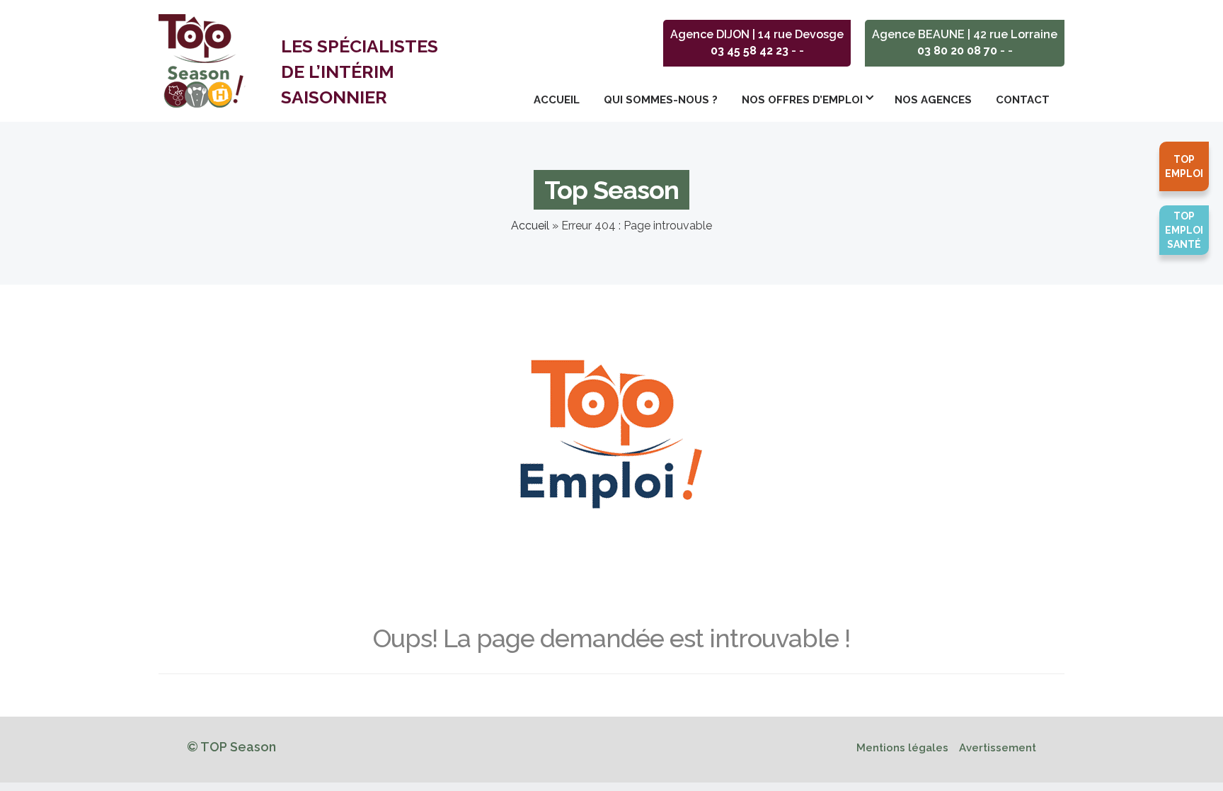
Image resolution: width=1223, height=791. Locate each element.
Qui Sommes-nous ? (661, 99)
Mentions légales (902, 747)
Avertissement (997, 747)
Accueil (557, 99)
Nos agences (933, 99)
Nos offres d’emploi (802, 99)
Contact (1023, 99)
